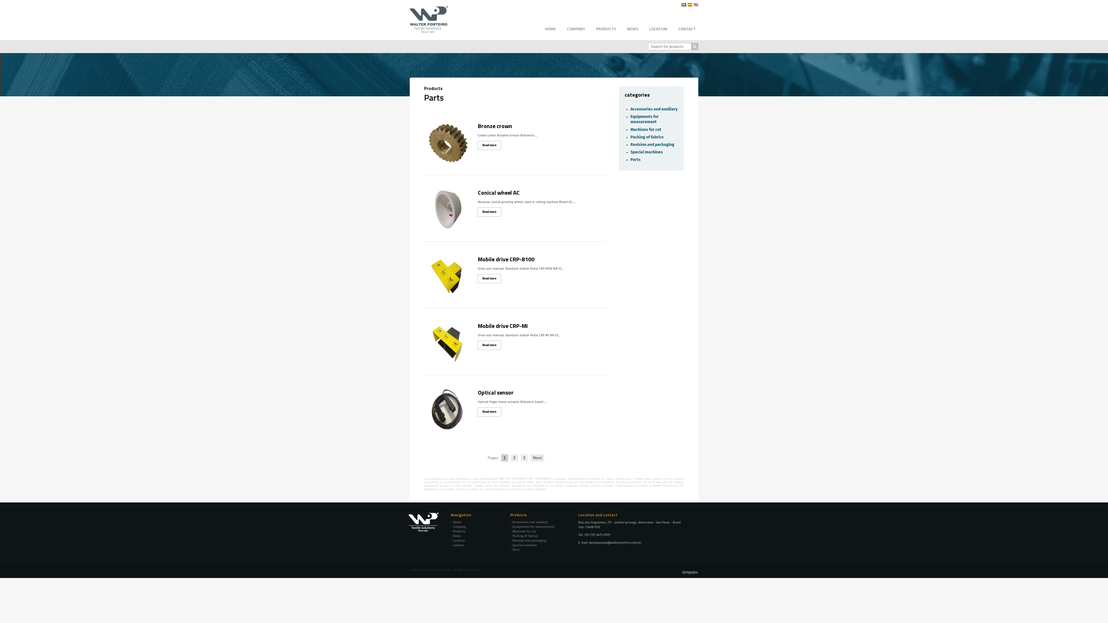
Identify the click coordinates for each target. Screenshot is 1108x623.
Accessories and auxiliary (653, 109)
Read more (489, 145)
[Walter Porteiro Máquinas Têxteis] (429, 31)
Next (537, 457)
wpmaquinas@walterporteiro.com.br (615, 542)
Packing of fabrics (647, 137)
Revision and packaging (652, 145)
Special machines (646, 152)
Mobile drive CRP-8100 (506, 259)
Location (658, 29)
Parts (635, 160)
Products (606, 29)
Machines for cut (645, 130)
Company (576, 29)
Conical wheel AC (499, 192)
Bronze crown (495, 125)
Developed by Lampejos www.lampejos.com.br (690, 573)
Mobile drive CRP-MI (503, 325)
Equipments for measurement (533, 526)
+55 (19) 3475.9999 (597, 534)
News (632, 29)
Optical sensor (496, 392)
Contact (687, 29)
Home (550, 29)
